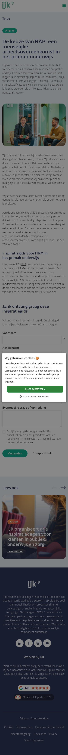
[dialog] (34, 377)
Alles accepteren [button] (35, 389)
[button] (34, 396)
